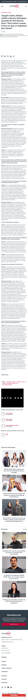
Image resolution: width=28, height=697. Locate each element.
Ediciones (4, 665)
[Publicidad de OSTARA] (14, 696)
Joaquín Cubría (11, 382)
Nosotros (4, 676)
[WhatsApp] (14, 56)
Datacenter (4, 671)
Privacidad (4, 682)
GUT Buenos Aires (7, 384)
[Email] (5, 56)
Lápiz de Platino (5, 650)
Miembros (4, 657)
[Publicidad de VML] (12, 407)
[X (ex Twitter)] (8, 56)
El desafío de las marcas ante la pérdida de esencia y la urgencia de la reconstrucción (14, 552)
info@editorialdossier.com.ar (7, 641)
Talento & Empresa (6, 668)
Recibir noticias (14, 624)
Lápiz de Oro (4, 648)
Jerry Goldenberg (6, 653)
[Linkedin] (11, 56)
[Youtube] (8, 687)
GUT (7, 434)
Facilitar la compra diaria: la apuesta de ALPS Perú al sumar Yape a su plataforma (14, 601)
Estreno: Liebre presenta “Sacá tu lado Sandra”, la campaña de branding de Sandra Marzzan (14, 495)
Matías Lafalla (21, 382)
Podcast (3, 661)
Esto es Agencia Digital (13, 693)
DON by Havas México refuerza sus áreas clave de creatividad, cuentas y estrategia (14, 471)
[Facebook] (2, 56)
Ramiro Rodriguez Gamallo (10, 383)
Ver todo (25, 529)
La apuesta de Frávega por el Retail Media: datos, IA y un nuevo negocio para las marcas (14, 577)
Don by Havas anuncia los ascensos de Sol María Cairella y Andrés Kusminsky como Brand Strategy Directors (14, 519)
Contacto (4, 679)
